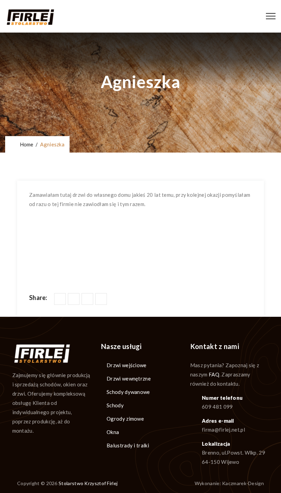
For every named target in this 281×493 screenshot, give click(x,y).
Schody (115, 405)
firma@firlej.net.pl (223, 429)
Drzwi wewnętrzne (129, 378)
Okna (113, 432)
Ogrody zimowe (125, 419)
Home (25, 144)
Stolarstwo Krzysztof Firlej (88, 483)
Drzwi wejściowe (127, 365)
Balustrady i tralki (128, 445)
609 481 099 (217, 407)
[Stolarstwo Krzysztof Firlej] (30, 16)
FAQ (214, 374)
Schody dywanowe (128, 392)
